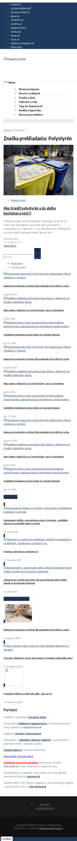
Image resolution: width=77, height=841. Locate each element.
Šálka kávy (16, 47)
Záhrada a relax (28, 101)
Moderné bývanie (29, 89)
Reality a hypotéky (30, 110)
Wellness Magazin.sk (22, 43)
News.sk (15, 35)
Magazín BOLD (19, 27)
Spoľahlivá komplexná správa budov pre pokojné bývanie (32, 334)
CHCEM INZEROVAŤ (21, 8)
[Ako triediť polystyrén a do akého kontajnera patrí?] (38, 194)
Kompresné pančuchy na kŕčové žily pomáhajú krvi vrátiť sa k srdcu (36, 286)
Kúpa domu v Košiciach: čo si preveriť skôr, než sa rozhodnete (34, 310)
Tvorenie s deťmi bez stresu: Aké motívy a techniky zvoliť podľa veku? (38, 658)
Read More (10, 245)
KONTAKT (16, 4)
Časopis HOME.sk (20, 12)
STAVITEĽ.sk (17, 20)
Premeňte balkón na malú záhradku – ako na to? (28, 693)
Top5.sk (15, 39)
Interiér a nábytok (29, 93)
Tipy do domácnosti (31, 106)
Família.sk (16, 31)
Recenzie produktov (31, 114)
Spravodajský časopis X (51, 828)
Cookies (6, 838)
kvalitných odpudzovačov (32, 723)
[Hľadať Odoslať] (37, 253)
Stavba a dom (27, 97)
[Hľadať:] (22, 256)
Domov (7, 130)
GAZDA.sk (16, 24)
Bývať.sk (15, 16)
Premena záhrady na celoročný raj (21, 551)
